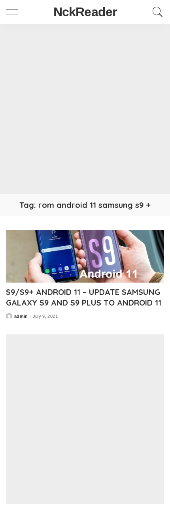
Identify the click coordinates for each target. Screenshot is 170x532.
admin (21, 316)
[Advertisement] (85, 109)
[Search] (155, 12)
